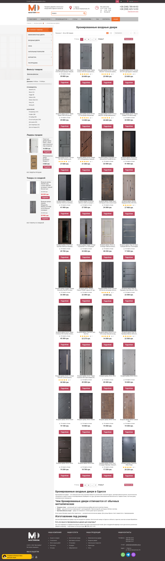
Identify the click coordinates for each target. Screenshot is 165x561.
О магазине (53, 540)
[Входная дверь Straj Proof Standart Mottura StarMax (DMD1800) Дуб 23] (64, 231)
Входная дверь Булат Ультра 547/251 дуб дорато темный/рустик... (129, 71)
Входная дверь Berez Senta (64, 463)
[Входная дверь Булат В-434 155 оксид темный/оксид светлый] (107, 318)
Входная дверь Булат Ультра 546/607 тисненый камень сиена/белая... (107, 71)
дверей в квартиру (60, 526)
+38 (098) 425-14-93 (129, 9)
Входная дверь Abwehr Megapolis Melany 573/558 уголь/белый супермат (46, 206)
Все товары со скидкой (35, 223)
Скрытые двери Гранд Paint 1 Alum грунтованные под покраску (48, 142)
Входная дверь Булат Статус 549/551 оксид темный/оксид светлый (107, 114)
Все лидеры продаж (34, 172)
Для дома (33, 122)
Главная (29, 23)
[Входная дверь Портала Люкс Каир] (129, 449)
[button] (46, 19)
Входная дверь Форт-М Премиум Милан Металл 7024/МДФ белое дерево (129, 333)
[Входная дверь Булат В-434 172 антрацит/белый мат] (86, 100)
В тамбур (33, 117)
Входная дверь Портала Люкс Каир (128, 464)
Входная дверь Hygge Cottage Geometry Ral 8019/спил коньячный (64, 289)
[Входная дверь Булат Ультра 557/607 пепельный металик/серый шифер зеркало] (64, 144)
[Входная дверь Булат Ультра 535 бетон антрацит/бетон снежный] (107, 275)
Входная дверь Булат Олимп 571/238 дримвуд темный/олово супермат (86, 158)
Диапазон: (30, 81)
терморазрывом (129, 513)
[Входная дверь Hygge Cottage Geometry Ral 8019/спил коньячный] (64, 275)
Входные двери (92, 540)
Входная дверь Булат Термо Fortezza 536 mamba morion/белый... (65, 333)
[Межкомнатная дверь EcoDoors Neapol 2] (34, 162)
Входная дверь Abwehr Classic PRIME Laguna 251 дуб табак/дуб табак (86, 289)
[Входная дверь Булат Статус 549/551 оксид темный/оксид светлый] (107, 100)
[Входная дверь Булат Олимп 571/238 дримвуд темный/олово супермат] (86, 144)
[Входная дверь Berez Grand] (64, 406)
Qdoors (32, 97)
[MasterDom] (34, 8)
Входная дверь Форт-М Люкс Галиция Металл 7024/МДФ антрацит (129, 245)
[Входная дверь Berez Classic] (86, 406)
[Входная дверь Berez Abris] (107, 362)
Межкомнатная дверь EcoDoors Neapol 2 (48, 158)
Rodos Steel (33, 100)
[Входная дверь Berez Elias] (86, 449)
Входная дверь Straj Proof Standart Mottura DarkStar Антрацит (65, 202)
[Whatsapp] (123, 555)
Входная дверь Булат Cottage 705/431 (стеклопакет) (64, 376)
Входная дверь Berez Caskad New (129, 420)
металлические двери (94, 513)
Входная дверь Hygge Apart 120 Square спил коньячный (107, 202)
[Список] (111, 33)
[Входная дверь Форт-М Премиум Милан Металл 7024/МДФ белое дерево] (129, 318)
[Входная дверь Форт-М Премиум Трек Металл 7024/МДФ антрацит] (129, 275)
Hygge (31, 94)
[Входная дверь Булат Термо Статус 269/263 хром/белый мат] (86, 56)
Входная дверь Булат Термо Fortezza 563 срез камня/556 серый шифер (86, 376)
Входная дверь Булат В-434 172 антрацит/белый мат (86, 114)
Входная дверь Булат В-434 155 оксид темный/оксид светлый (107, 333)
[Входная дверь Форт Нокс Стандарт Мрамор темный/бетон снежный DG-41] (107, 449)
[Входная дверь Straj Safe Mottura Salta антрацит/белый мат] (86, 187)
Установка (72, 543)
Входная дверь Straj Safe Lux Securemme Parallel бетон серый (107, 158)
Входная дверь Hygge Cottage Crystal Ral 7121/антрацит (86, 245)
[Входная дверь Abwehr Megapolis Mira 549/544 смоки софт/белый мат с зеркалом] (129, 187)
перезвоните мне (133, 11)
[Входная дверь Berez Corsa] (107, 406)
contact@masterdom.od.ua (38, 1)
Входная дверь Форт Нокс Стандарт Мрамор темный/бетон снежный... (107, 464)
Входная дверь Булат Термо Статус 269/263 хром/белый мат (86, 71)
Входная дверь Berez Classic (86, 419)
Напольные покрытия (94, 543)
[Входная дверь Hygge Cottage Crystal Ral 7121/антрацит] (86, 231)
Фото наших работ (55, 543)
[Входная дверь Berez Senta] (64, 449)
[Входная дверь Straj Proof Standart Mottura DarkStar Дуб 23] (129, 144)
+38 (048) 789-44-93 (129, 7)
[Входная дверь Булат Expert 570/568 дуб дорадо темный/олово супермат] (64, 56)
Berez (31, 92)
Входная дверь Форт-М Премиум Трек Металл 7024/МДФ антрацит (129, 289)
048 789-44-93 (130, 538)
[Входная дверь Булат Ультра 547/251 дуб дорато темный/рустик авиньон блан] (129, 56)
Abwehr (32, 89)
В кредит (71, 545)
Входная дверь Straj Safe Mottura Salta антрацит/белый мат (86, 202)
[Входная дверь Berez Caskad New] (129, 406)
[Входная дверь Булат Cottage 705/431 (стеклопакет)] (64, 362)
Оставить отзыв (65, 74)
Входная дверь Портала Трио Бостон (86, 333)
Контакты (53, 545)
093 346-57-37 (130, 541)
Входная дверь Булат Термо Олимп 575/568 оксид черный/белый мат (129, 114)
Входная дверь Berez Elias (86, 463)
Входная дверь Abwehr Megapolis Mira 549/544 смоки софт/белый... (129, 202)
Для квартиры (34, 124)
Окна (89, 548)
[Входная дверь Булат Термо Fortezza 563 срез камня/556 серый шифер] (86, 362)
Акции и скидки (54, 538)
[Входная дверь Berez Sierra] (129, 362)
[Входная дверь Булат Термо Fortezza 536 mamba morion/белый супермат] (64, 318)
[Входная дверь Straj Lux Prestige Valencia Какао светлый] (107, 231)
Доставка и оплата (74, 540)
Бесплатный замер (74, 538)
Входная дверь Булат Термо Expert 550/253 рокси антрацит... (64, 114)
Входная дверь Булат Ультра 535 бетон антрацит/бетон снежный (107, 289)
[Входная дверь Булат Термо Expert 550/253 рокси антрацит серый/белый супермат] (64, 100)
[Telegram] (128, 555)
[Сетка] (107, 33)
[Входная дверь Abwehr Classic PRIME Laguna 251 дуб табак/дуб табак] (86, 275)
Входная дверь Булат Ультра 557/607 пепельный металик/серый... (64, 158)
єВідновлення (73, 548)
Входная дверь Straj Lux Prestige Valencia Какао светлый (107, 245)
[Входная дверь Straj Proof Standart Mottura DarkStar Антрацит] (64, 187)
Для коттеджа (34, 127)
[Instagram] (32, 557)
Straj (31, 102)
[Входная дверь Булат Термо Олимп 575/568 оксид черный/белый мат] (129, 100)
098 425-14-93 (130, 539)
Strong (31, 105)
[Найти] (84, 12)
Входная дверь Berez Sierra (129, 376)
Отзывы (52, 548)
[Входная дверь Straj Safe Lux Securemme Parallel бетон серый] (107, 144)
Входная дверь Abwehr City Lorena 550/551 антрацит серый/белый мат (46, 185)
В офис (32, 114)
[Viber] (133, 555)
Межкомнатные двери (94, 538)
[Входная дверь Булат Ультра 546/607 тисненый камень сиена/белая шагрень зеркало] (107, 56)
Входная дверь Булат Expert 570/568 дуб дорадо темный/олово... (65, 71)
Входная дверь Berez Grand (64, 419)
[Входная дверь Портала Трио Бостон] (86, 318)
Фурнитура (91, 545)
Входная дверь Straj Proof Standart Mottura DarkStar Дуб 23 (129, 158)
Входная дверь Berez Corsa (107, 419)
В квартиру (33, 112)
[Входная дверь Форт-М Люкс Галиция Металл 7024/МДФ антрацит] (129, 231)
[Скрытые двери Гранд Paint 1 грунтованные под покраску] (34, 145)
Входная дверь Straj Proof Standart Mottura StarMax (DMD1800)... (65, 245)
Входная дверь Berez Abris (107, 376)
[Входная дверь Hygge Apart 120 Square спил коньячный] (107, 187)
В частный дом (35, 119)
